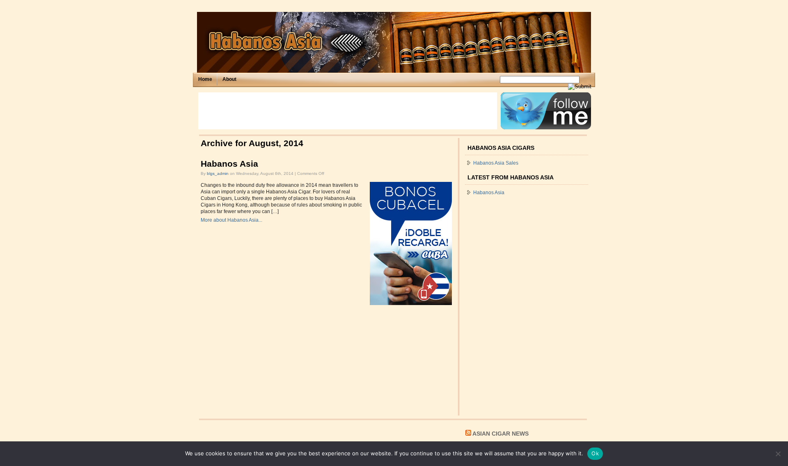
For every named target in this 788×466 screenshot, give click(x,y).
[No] (778, 454)
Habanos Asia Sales (495, 163)
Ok (595, 453)
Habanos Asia (229, 164)
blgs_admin (218, 173)
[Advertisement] (347, 110)
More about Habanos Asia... (231, 220)
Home (205, 79)
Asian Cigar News (500, 433)
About (229, 79)
